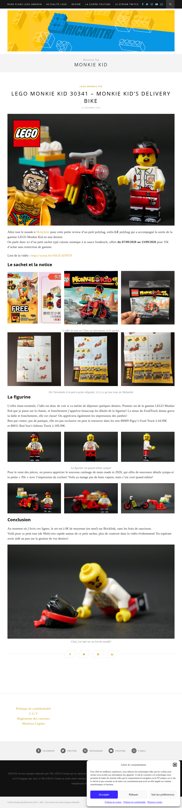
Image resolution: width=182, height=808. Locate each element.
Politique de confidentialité (134, 802)
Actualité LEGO (56, 4)
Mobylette (42, 232)
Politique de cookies (113, 802)
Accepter (104, 794)
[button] (175, 765)
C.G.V (33, 713)
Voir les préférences (162, 794)
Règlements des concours (33, 718)
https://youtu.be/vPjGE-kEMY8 (51, 255)
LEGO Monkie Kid (91, 86)
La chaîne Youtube (98, 4)
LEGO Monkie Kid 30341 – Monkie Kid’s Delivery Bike (91, 97)
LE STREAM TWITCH (127, 4)
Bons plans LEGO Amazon (24, 4)
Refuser (133, 794)
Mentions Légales (154, 802)
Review (76, 4)
